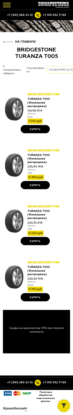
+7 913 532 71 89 (54, 15)
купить (35, 129)
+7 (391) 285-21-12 (20, 15)
